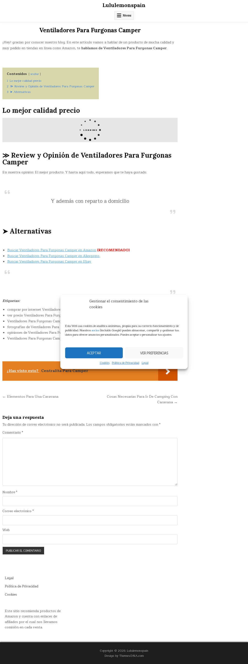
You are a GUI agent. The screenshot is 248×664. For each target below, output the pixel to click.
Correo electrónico (18, 511)
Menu (127, 15)
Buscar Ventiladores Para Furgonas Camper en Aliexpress (53, 256)
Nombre (9, 492)
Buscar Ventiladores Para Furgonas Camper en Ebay (49, 261)
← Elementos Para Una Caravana (30, 396)
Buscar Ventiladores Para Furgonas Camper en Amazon (51, 250)
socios (95, 330)
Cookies (104, 363)
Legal (145, 363)
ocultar (35, 74)
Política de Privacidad (125, 363)
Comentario (12, 432)
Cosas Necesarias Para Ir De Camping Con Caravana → (142, 399)
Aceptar (94, 353)
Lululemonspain (124, 5)
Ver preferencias (154, 353)
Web (6, 530)
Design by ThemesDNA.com (124, 655)
